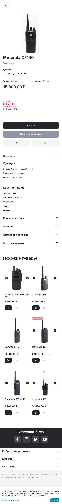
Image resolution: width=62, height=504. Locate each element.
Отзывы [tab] (8, 226)
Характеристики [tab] (13, 218)
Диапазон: (7, 69)
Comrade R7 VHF (15, 399)
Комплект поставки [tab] (15, 234)
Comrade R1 (39, 294)
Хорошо (55, 500)
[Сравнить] (45, 143)
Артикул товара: (10, 81)
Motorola (8, 63)
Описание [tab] (9, 156)
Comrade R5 (12, 346)
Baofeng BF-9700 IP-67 (17, 296)
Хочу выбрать (10, 500)
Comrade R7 (39, 346)
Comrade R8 (39, 399)
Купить (31, 125)
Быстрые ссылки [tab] (14, 243)
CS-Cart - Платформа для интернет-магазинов (30, 476)
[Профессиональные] (6, 5)
